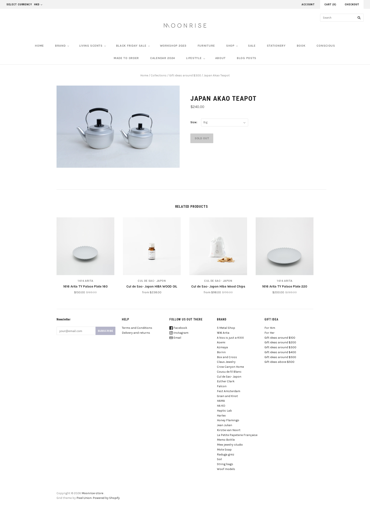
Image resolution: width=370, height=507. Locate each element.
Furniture (206, 45)
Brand (60, 45)
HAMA (221, 401)
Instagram (180, 333)
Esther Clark (225, 381)
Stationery (276, 45)
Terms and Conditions (137, 328)
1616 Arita (85, 280)
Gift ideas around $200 (280, 342)
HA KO (221, 406)
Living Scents (91, 45)
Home (39, 45)
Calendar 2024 (162, 58)
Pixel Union (84, 498)
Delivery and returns (136, 333)
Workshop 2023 (173, 45)
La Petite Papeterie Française (237, 435)
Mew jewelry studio (230, 444)
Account (308, 4)
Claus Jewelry (226, 362)
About (220, 58)
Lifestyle (193, 58)
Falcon (222, 386)
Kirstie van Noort (228, 430)
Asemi (221, 342)
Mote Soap (224, 449)
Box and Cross (227, 357)
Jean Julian (224, 425)
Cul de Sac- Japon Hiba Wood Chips (218, 286)
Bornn (221, 352)
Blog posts (246, 58)
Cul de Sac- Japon (152, 280)
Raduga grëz (225, 454)
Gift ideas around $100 (279, 337)
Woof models (226, 469)
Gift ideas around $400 (280, 352)
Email (177, 337)
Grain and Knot (227, 396)
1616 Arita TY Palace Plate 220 (284, 286)
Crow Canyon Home (230, 367)
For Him (269, 328)
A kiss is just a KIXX (230, 337)
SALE (252, 45)
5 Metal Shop (226, 328)
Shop (230, 45)
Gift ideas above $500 (279, 362)
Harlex (221, 415)
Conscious (325, 45)
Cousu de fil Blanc (229, 372)
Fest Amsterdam (228, 391)
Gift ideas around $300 (185, 75)
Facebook (180, 328)
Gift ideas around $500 (280, 357)
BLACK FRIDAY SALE (131, 45)
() (330, 4)
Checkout (352, 4)
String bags (225, 464)
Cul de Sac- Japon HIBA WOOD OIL (151, 286)
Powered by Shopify (106, 498)
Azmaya (222, 347)
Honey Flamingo (228, 420)
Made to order (126, 58)
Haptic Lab (224, 410)
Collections (159, 75)
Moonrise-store (92, 493)
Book (301, 45)
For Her (269, 333)
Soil (219, 459)
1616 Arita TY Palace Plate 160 (85, 286)
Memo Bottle (226, 440)
